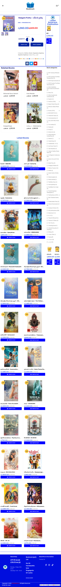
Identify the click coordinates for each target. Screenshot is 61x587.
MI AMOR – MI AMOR (30, 438)
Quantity (28, 36)
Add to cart (24, 44)
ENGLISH (50, 132)
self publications (52, 210)
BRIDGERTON (52, 113)
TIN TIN (50, 223)
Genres (50, 138)
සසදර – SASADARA (29, 403)
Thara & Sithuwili (52, 218)
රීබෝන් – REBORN (6, 164)
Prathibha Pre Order (53, 187)
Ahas (49, 92)
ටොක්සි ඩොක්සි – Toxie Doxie (9, 506)
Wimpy (50, 232)
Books (30, 53)
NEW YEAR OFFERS (53, 173)
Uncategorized (52, 225)
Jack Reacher (51, 148)
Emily (49, 129)
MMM (49, 170)
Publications (51, 195)
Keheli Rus (51, 163)
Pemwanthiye (51, 184)
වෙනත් (50, 242)
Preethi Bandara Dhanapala (51, 191)
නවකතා (30, 54)
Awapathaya (7, 126)
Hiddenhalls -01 (52, 143)
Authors (26, 53)
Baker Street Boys (53, 104)
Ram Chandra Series (53, 197)
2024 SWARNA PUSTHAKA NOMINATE (53, 87)
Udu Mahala (30, 93)
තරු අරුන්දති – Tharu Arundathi (9, 403)
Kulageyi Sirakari (52, 165)
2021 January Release (53, 72)
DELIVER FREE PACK (53, 120)
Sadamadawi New (53, 201)
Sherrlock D (51, 213)
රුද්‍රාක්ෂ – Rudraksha (6, 198)
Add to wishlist (37, 44)
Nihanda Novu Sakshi (10, 93)
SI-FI (49, 215)
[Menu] (3, 5)
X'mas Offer (51, 234)
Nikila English (51, 177)
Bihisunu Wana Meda (53, 106)
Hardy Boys (51, 141)
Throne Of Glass (52, 220)
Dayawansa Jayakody (38, 53)
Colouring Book (52, 118)
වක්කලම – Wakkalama (33, 126)
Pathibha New (52, 182)
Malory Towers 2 (52, 168)
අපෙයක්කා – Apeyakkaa (7, 232)
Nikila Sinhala (51, 179)
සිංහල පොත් (35, 54)
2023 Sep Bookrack (53, 80)
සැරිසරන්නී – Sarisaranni (8, 335)
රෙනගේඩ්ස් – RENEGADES (31, 232)
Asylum (50, 99)
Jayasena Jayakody (23, 54)
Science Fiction (52, 208)
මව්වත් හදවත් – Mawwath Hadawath (11, 266)
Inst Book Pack (52, 146)
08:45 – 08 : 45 (5, 540)
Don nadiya (51, 124)
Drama (50, 127)
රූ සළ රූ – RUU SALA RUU (8, 472)
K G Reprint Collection (54, 155)
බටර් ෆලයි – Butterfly (30, 164)
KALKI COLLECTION (53, 159)
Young (49, 237)
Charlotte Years (52, 115)
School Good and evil (53, 204)
